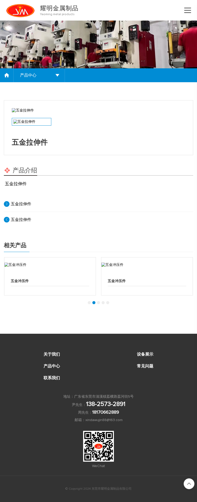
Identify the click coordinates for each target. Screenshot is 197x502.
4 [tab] (103, 302)
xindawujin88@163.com (104, 420)
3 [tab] (98, 302)
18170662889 (105, 412)
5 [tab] (108, 302)
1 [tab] (89, 302)
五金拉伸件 (21, 204)
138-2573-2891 (105, 404)
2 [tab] (94, 302)
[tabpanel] (50, 276)
